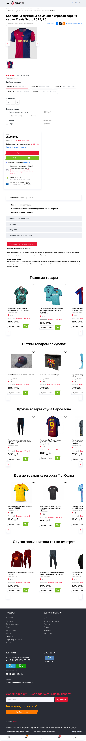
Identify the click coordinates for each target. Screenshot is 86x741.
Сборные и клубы (19, 9)
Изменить (26, 162)
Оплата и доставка (51, 621)
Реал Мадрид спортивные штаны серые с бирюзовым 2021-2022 (52, 573)
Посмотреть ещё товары (15, 147)
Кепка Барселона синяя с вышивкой (21, 375)
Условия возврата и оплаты (20, 235)
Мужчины (10, 618)
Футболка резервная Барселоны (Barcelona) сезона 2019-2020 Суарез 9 (51, 310)
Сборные (9, 636)
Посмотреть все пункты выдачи (21, 244)
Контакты (47, 630)
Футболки (39, 9)
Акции (8, 643)
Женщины (10, 621)
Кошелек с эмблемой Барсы (50, 375)
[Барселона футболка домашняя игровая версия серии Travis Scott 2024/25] (22, 43)
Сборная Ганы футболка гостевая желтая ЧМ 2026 (20, 507)
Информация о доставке (19, 218)
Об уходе (13, 230)
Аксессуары (11, 630)
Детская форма (12, 624)
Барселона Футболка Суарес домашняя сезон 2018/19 (50, 441)
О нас (46, 618)
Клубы (8, 633)
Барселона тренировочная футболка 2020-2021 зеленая (18, 309)
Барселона (30, 9)
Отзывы (12, 224)
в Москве (19, 162)
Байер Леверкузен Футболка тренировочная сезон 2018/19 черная (51, 508)
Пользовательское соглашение (44, 731)
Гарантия (47, 624)
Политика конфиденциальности (17, 731)
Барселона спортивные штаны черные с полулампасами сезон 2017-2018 (19, 441)
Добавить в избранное (75, 23)
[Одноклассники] (64, 23)
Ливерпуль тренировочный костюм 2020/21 (21, 573)
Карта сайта (48, 633)
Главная (8, 9)
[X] (60, 23)
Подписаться (61, 700)
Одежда (9, 627)
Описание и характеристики (21, 198)
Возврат (47, 627)
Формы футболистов (14, 640)
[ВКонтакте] (57, 23)
